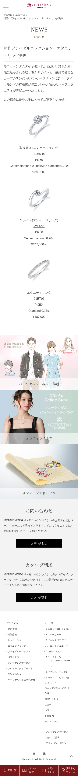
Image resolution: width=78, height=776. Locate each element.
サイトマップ (51, 721)
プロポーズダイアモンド (20, 668)
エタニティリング (17, 646)
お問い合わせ (39, 543)
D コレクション (53, 651)
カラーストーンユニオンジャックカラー (57, 659)
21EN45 (39, 153)
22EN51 (39, 226)
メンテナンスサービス (19, 663)
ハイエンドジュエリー (56, 646)
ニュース (49, 704)
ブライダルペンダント (19, 651)
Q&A (47, 693)
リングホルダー (16, 674)
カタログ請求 (39, 597)
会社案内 (49, 716)
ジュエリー (49, 623)
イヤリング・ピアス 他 (57, 677)
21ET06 (39, 298)
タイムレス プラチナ (55, 640)
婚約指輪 (12, 629)
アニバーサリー (53, 634)
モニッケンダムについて (57, 687)
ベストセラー (14, 657)
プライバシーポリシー (57, 743)
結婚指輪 (12, 634)
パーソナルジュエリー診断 (21, 679)
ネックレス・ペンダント (57, 672)
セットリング (14, 640)
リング (48, 666)
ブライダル (12, 623)
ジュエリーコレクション (57, 629)
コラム (48, 710)
